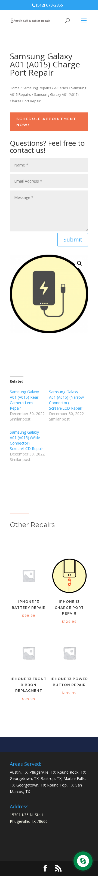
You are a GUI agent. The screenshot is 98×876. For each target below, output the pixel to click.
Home (15, 87)
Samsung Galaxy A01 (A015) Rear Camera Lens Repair (24, 400)
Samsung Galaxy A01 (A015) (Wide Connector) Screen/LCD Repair (26, 440)
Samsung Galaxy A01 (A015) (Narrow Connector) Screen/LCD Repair (66, 400)
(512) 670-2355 (49, 5)
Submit (72, 239)
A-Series (61, 87)
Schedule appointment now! (46, 122)
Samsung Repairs (37, 87)
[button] (79, 263)
